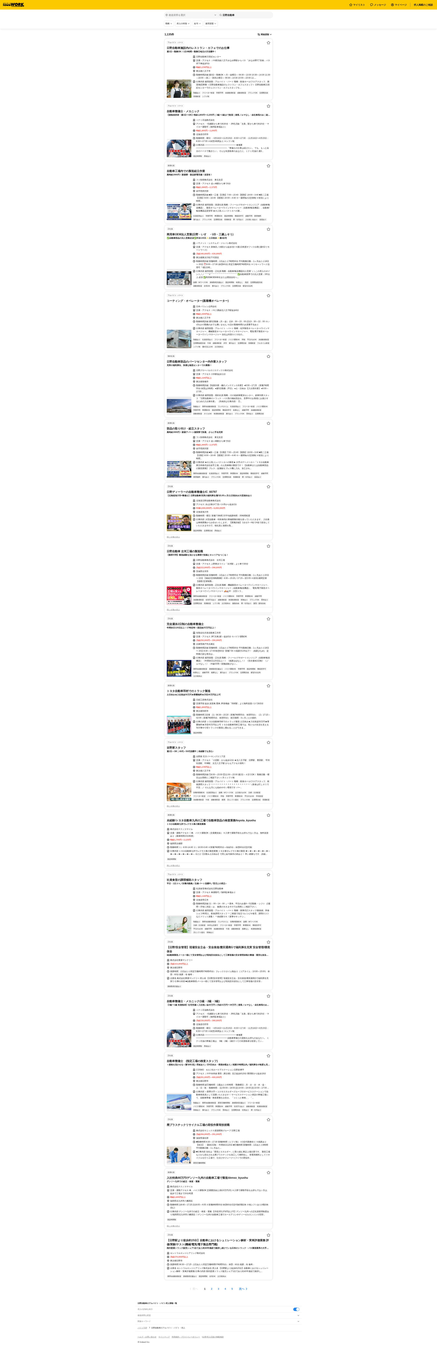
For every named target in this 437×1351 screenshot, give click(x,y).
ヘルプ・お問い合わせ (147, 1337)
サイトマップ (164, 1337)
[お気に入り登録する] (268, 42)
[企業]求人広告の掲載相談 (213, 1337)
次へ (241, 1288)
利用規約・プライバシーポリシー (186, 1337)
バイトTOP (142, 1328)
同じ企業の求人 (173, 537)
